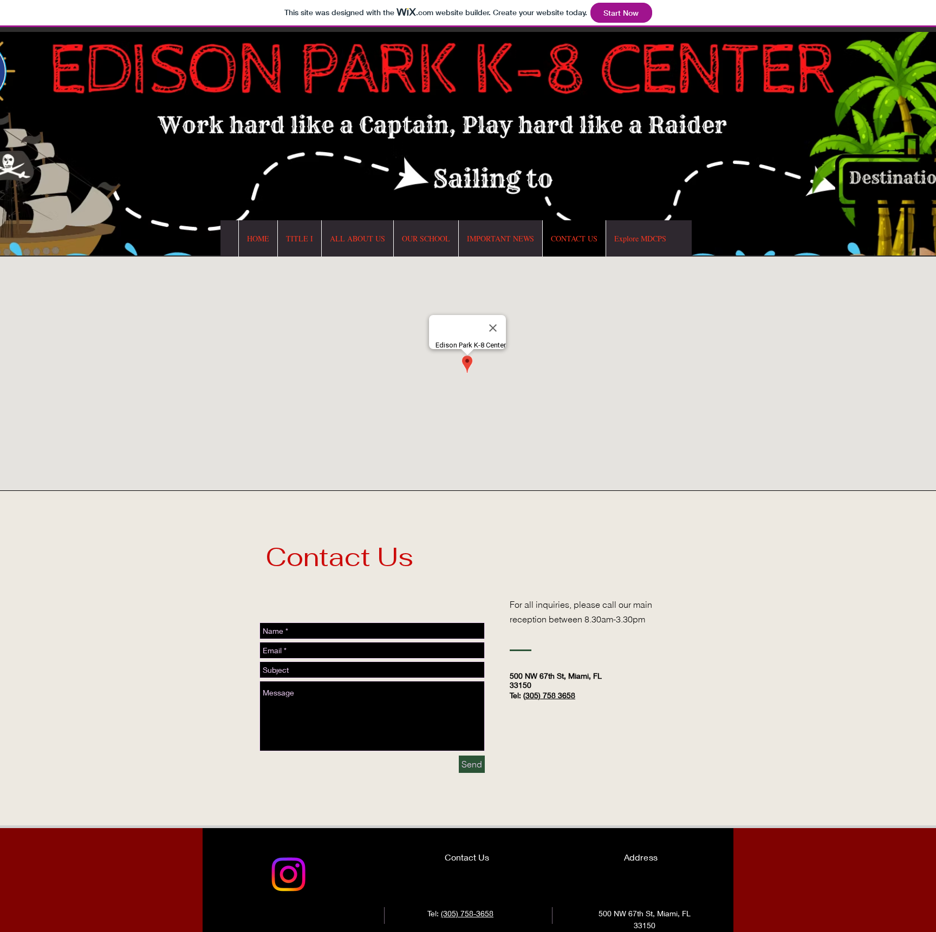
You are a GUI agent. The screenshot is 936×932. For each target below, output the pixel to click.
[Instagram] (288, 874)
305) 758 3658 (550, 695)
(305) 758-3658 (467, 913)
